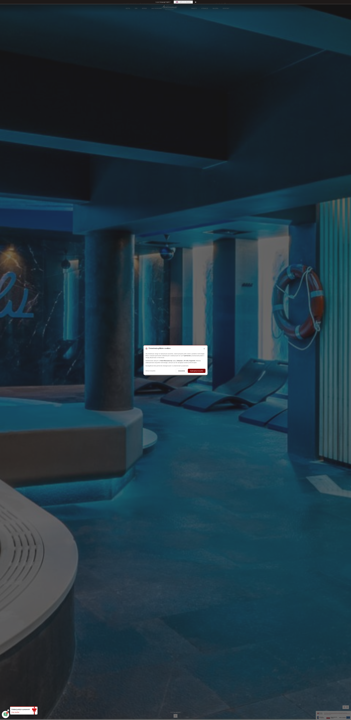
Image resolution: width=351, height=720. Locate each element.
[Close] (195, 2)
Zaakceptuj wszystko (196, 371)
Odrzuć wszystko (150, 371)
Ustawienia (181, 371)
